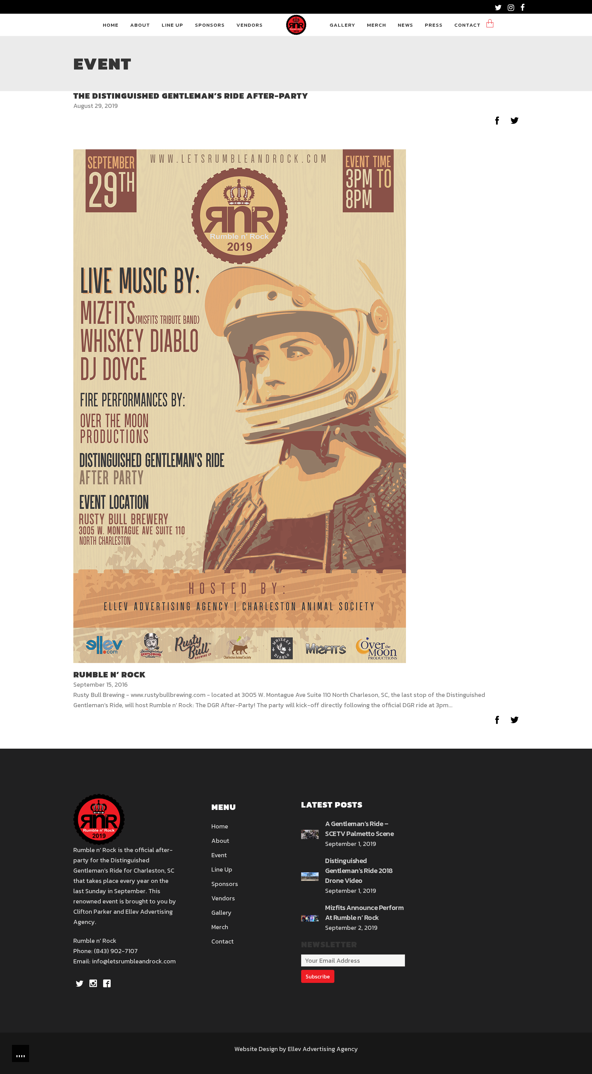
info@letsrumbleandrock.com (134, 961)
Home (219, 826)
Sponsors (224, 883)
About (220, 840)
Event (219, 855)
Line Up (221, 869)
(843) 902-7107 (116, 951)
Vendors (223, 898)
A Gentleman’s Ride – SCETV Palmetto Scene (359, 829)
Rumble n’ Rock (109, 674)
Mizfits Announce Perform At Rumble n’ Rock (364, 912)
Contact (222, 941)
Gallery (221, 912)
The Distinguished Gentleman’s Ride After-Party (190, 96)
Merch (219, 927)
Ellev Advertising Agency (323, 1048)
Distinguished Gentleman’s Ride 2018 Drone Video (359, 871)
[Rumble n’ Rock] (239, 405)
